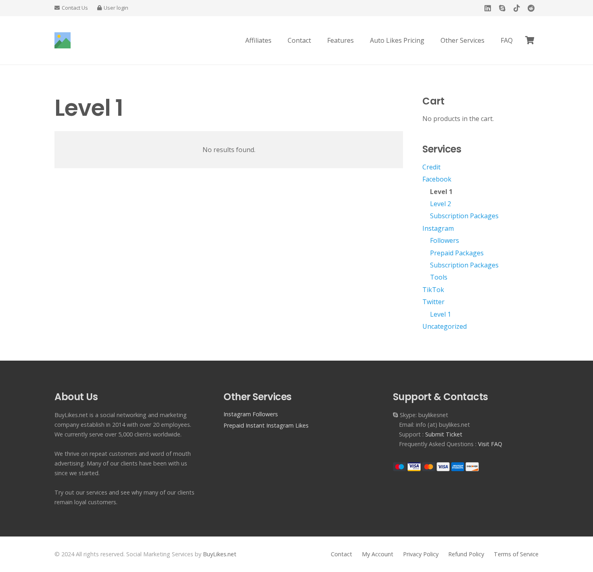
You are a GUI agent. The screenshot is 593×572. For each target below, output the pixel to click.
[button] (490, 40)
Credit (431, 167)
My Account (377, 554)
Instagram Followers (250, 414)
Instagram (438, 228)
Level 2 (440, 203)
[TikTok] (516, 8)
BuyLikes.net (219, 554)
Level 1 (441, 191)
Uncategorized (444, 326)
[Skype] (502, 8)
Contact (341, 554)
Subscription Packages (464, 215)
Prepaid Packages (457, 252)
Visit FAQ (490, 444)
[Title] (62, 40)
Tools (438, 277)
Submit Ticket (443, 434)
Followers (444, 240)
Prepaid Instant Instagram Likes (266, 425)
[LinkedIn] (487, 8)
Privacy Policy (420, 554)
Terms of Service (516, 554)
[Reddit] (531, 8)
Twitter (433, 301)
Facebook (436, 179)
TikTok (433, 289)
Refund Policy (466, 554)
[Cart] (530, 40)
